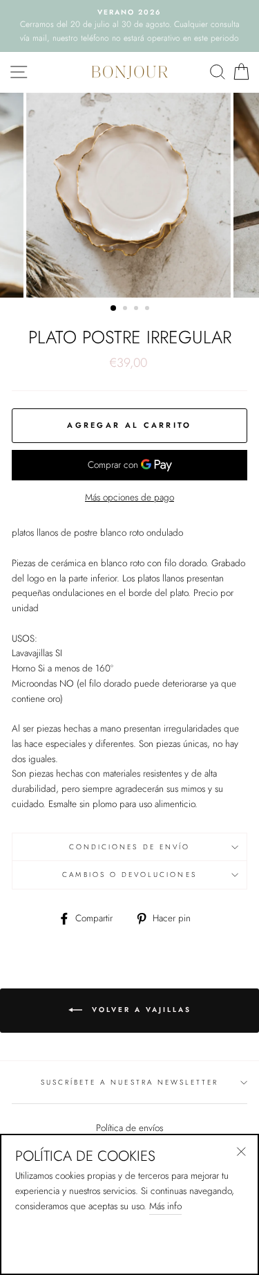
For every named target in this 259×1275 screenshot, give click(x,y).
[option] (129, 26)
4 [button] (148, 309)
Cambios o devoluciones (129, 874)
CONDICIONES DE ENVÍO (129, 847)
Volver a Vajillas (139, 1009)
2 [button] (126, 309)
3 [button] (137, 309)
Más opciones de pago (129, 497)
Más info (165, 1206)
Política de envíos (129, 1127)
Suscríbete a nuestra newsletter (130, 1082)
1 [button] (114, 308)
